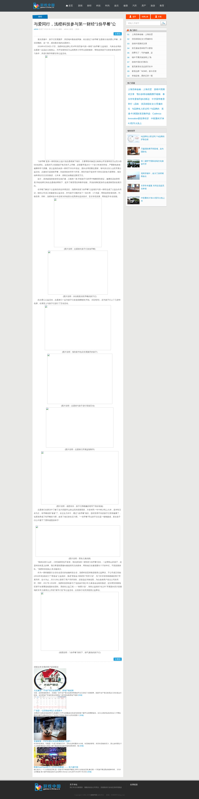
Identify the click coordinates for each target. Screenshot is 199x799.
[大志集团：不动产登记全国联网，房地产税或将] (50, 689)
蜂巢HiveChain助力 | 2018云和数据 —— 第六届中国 (56, 767)
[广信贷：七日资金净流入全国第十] (50, 709)
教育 (162, 6)
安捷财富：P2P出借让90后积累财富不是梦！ (53, 741)
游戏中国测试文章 (139, 43)
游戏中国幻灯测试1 (140, 62)
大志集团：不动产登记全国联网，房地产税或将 (54, 690)
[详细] (80, 695)
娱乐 (116, 6)
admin (36, 29)
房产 (144, 6)
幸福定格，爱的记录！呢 (142, 76)
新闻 (80, 6)
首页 (70, 6)
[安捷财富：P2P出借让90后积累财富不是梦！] (50, 739)
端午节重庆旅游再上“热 (141, 57)
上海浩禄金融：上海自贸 (142, 34)
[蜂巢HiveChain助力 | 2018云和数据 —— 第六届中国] (50, 765)
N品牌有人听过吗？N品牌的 (145, 109)
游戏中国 (93, 795)
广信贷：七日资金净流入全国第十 (48, 711)
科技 (98, 6)
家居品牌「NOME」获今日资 (144, 71)
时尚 (107, 6)
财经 (89, 6)
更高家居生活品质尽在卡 (142, 66)
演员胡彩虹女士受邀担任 (142, 39)
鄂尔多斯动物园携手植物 (148, 94)
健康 (125, 6)
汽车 (135, 6)
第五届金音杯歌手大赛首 (142, 48)
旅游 (153, 6)
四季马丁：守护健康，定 (142, 53)
